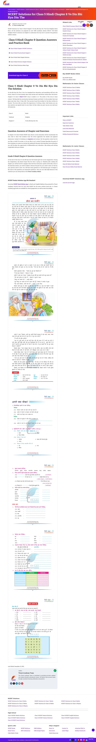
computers (30, 139)
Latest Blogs (65, 730)
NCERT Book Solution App (21, 184)
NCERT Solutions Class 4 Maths (71, 152)
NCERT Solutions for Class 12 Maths (44, 703)
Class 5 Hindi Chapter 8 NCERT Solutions (21, 48)
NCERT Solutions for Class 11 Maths (17, 703)
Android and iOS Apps (69, 182)
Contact (89, 21)
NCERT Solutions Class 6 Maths (71, 104)
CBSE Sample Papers (39, 730)
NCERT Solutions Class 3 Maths (71, 155)
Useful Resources (53, 733)
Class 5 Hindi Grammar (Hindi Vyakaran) (74, 26)
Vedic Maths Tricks (68, 125)
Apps (79, 7)
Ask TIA (91, 739)
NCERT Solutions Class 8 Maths (71, 98)
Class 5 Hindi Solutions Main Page (19, 65)
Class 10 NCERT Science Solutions (43, 718)
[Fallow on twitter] (14, 683)
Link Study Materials (68, 128)
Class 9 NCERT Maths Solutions (16, 715)
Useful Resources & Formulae (70, 131)
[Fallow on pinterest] (22, 683)
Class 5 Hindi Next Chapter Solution (19, 57)
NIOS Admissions (25, 730)
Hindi (21, 96)
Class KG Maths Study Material (71, 164)
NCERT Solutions (25, 728)
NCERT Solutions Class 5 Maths (71, 150)
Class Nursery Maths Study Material (72, 167)
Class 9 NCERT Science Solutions (43, 715)
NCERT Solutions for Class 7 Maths (44, 701)
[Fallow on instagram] (19, 683)
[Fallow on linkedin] (17, 683)
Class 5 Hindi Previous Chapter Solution (21, 61)
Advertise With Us (80, 728)
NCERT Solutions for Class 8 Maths (70, 701)
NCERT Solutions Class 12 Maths (71, 87)
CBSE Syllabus (37, 728)
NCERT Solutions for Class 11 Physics (71, 703)
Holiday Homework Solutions (70, 134)
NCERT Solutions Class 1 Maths (71, 161)
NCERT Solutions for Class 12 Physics (18, 706)
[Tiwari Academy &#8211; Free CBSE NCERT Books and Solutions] (6, 3)
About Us (51, 728)
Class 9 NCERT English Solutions (70, 715)
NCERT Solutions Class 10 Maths (71, 93)
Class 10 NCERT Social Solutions (16, 720)
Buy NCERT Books (67, 77)
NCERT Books (11, 728)
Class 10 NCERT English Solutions (70, 718)
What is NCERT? (67, 120)
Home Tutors (11, 730)
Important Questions (68, 123)
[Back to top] (93, 730)
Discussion (52, 730)
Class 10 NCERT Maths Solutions (16, 718)
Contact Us (65, 728)
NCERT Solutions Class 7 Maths (71, 101)
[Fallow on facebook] (11, 683)
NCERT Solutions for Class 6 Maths (17, 701)
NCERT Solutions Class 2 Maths (71, 158)
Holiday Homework (80, 730)
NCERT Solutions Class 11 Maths (71, 90)
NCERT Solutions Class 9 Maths (71, 96)
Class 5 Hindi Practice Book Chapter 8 (20, 53)
